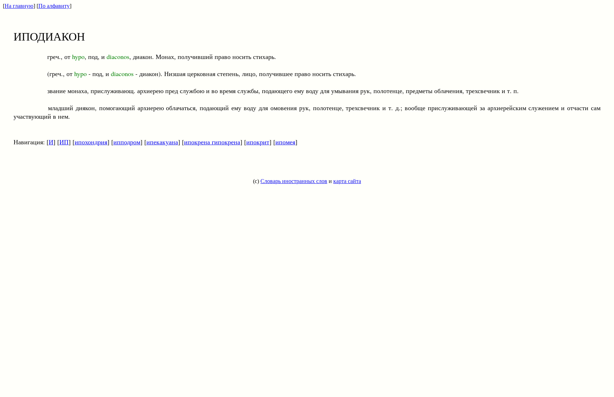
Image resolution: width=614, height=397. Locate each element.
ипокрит (257, 142)
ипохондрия (91, 142)
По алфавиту (54, 6)
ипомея (285, 142)
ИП (64, 142)
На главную (19, 6)
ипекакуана (162, 142)
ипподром (126, 142)
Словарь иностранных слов (293, 181)
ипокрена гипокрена (212, 142)
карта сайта (347, 181)
